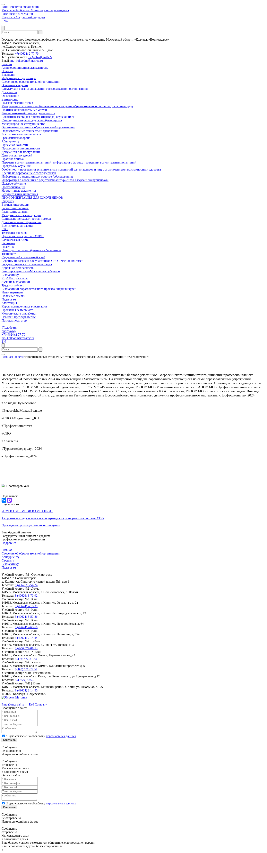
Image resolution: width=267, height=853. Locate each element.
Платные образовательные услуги (24, 109)
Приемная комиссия (15, 145)
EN (4, 341)
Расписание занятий (15, 211)
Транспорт (9, 253)
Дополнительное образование (21, 222)
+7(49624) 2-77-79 (27, 53)
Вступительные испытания (20, 194)
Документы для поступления (21, 152)
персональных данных (61, 736)
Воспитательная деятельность (21, 134)
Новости (7, 71)
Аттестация (9, 303)
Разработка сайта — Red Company (24, 704)
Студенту (8, 201)
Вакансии (8, 74)
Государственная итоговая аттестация (27, 264)
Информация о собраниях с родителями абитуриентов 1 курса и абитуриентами (55, 180)
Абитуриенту (10, 141)
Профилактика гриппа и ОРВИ (23, 236)
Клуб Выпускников (15, 278)
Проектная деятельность (18, 310)
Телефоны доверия (14, 232)
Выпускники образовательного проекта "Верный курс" (39, 289)
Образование (10, 95)
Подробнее (9, 543)
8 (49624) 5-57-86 (26, 616)
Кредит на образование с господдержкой (29, 173)
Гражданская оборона (16, 138)
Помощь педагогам (14, 320)
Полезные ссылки (13, 296)
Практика (8, 246)
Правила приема (13, 159)
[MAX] (9, 500)
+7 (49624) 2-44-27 (40, 57)
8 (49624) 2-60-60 (26, 627)
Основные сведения (15, 85)
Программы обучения (16, 166)
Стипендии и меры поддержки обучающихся (32, 120)
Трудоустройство (13, 285)
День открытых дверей (17, 155)
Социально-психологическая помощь (26, 218)
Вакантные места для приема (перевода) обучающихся (38, 116)
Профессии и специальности (21, 148)
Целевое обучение (14, 183)
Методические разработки (19, 313)
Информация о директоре (19, 78)
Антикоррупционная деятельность (25, 67)
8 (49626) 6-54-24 (26, 585)
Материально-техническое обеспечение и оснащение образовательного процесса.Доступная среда (67, 106)
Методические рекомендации (21, 215)
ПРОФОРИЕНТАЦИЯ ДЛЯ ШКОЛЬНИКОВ (32, 197)
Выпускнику (10, 274)
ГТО (5, 229)
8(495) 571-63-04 (26, 669)
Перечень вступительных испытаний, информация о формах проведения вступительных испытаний (69, 162)
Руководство (10, 99)
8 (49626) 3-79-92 (26, 595)
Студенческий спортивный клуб (23, 257)
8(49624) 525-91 (25, 680)
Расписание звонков (15, 208)
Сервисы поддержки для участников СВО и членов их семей (42, 260)
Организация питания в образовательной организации (38, 127)
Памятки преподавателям (19, 317)
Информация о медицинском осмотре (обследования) (37, 176)
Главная (7, 64)
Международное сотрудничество (23, 123)
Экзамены (8, 243)
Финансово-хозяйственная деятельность (28, 113)
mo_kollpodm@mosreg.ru (26, 60)
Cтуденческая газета (15, 239)
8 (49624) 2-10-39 (26, 606)
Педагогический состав (17, 102)
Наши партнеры (12, 292)
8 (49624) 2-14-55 (26, 637)
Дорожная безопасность (17, 267)
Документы (9, 92)
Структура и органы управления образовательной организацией (45, 88)
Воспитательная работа (17, 225)
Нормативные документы (19, 190)
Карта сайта (9, 701)
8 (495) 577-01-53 (26, 648)
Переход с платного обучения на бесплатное (31, 250)
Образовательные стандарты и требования (30, 130)
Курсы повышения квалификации (24, 306)
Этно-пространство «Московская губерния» (31, 271)
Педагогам (9, 299)
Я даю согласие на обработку (41, 736)
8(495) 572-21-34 (26, 658)
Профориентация (13, 187)
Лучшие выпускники (16, 281)
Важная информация (15, 204)
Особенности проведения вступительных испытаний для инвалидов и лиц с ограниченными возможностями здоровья (81, 169)
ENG (5, 20)
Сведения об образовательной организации (31, 81)
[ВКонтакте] (4, 500)
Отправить (9, 739)
